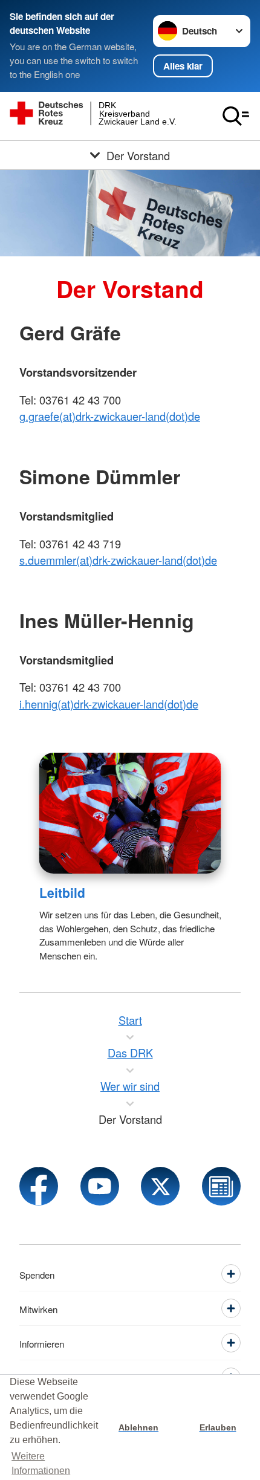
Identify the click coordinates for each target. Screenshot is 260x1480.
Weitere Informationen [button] (40, 1463)
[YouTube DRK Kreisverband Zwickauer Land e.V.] (99, 1186)
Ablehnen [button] (138, 1427)
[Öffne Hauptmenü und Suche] (235, 116)
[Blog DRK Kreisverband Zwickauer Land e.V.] (221, 1186)
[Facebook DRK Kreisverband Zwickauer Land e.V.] (38, 1186)
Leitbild (62, 892)
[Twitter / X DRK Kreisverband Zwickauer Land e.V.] (160, 1186)
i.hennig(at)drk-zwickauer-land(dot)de (108, 704)
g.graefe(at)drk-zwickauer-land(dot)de (109, 416)
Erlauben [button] (218, 1427)
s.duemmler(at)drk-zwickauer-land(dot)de (118, 560)
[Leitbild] (130, 813)
